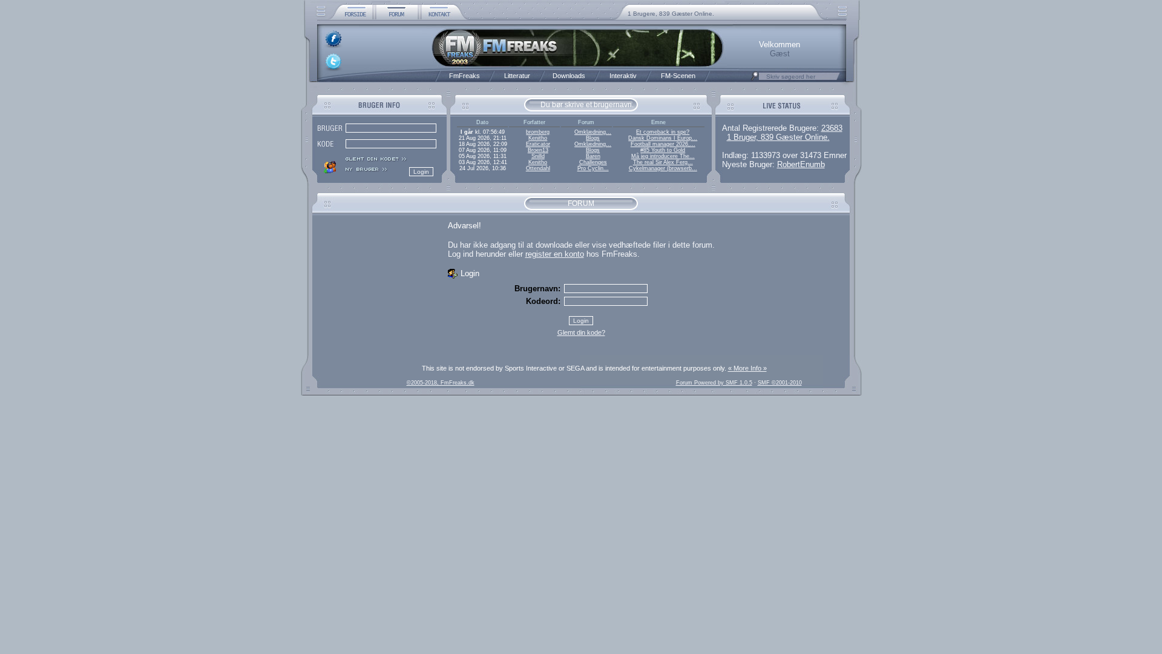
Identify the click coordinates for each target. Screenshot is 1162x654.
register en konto (554, 254)
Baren (593, 156)
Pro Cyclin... (593, 168)
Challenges (593, 162)
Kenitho (537, 138)
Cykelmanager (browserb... (663, 168)
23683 (831, 128)
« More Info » (747, 368)
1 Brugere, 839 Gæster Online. (671, 13)
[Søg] (754, 79)
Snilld (538, 156)
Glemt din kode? (581, 332)
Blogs (593, 138)
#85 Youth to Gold (662, 150)
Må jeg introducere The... (663, 156)
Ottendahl (538, 168)
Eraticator (538, 144)
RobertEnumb (801, 164)
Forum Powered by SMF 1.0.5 (714, 383)
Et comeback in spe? (662, 132)
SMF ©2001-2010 (780, 383)
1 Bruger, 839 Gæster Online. (778, 137)
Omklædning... (592, 132)
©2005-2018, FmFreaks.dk (440, 383)
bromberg (538, 132)
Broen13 (538, 150)
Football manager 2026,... (663, 144)
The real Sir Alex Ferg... (663, 162)
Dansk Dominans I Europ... (662, 138)
